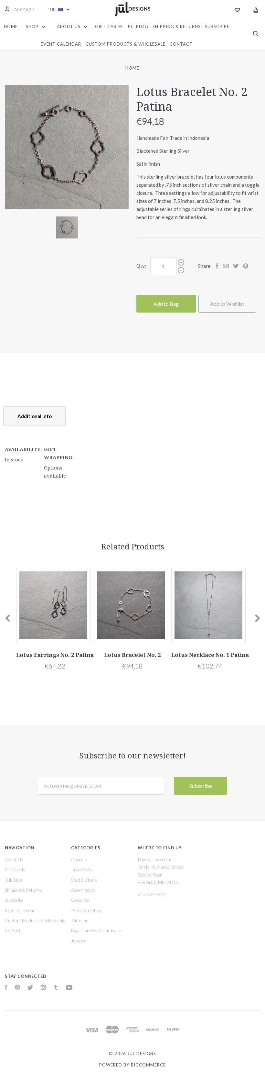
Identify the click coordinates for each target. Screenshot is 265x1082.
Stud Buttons (84, 880)
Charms (79, 859)
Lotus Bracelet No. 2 (132, 655)
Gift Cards (109, 26)
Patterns (79, 920)
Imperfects (81, 869)
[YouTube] (69, 988)
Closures (80, 900)
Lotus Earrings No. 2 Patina (55, 655)
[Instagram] (43, 988)
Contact (181, 44)
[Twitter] (30, 988)
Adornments (83, 890)
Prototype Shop (86, 910)
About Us (69, 26)
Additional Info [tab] (34, 416)
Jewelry (78, 941)
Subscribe (217, 26)
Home (11, 26)
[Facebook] (6, 988)
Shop (33, 26)
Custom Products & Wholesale (125, 44)
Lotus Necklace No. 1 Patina (210, 655)
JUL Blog (137, 26)
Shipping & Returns (177, 26)
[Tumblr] (55, 988)
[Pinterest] (17, 988)
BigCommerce (148, 1064)
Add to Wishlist (227, 304)
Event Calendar (61, 44)
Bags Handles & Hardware (96, 930)
